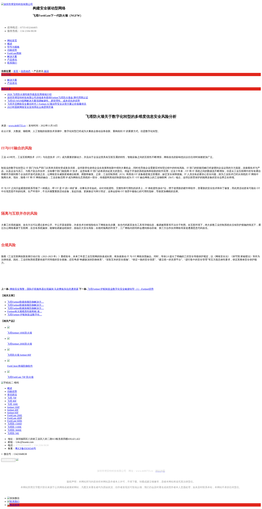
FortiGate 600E (14, 421)
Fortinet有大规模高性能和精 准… (24, 311)
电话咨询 (14, 505)
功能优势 (12, 50)
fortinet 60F (12, 412)
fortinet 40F (12, 410)
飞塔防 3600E (14, 430)
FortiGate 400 (14, 418)
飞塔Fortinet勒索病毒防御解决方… (25, 302)
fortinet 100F (13, 407)
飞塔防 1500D (14, 423)
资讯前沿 (12, 394)
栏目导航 (6, 74)
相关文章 (6, 88)
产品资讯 (12, 59)
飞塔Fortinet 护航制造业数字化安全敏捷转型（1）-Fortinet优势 (120, 289)
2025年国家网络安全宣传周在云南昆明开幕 (30, 107)
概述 (9, 43)
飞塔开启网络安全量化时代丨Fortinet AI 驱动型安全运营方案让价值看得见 (46, 104)
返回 (46, 71)
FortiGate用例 (14, 53)
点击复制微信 (8, 460)
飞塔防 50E (13, 433)
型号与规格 (13, 47)
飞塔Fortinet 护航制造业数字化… (24, 314)
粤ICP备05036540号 (25, 448)
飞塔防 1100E (14, 427)
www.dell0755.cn (17, 125)
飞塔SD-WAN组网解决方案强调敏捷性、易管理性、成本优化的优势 (43, 100)
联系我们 (12, 63)
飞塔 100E (12, 404)
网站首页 (12, 40)
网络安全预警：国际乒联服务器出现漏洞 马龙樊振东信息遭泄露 (43, 289)
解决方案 (12, 56)
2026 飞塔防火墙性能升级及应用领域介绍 (29, 94)
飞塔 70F (12, 398)
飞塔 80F (12, 401)
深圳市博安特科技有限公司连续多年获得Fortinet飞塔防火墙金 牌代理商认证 (47, 97)
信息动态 (25, 71)
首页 (15, 71)
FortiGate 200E (14, 415)
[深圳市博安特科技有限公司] (17, 4)
